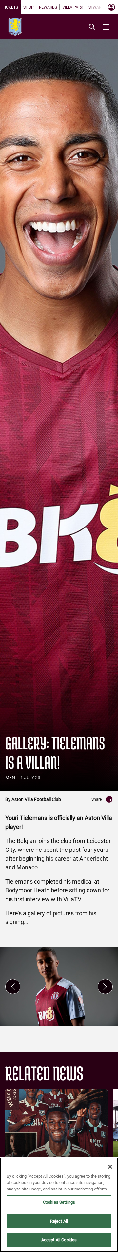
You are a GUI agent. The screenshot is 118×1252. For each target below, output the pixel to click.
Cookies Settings (59, 1202)
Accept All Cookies (59, 1239)
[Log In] (111, 7)
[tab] (10, 7)
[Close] (110, 1166)
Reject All (59, 1221)
